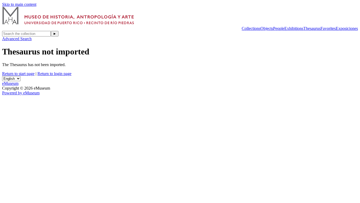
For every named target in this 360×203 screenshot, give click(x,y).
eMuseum (10, 83)
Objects (266, 28)
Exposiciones (347, 28)
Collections (251, 28)
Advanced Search (17, 38)
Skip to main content (19, 4)
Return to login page (54, 73)
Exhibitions (293, 28)
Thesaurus (311, 28)
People (278, 28)
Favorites (328, 28)
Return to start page (18, 73)
